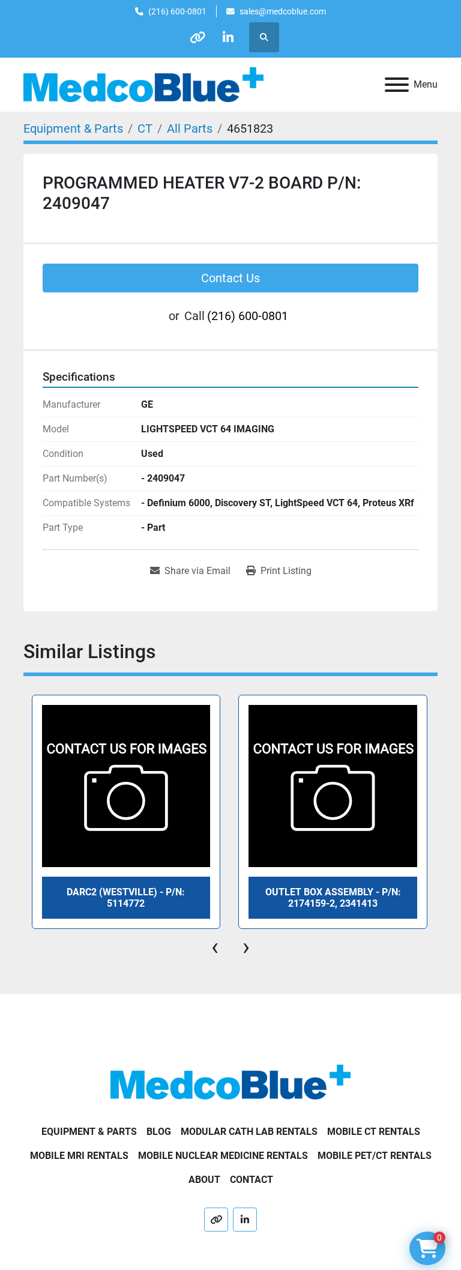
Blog (158, 1131)
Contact (251, 1179)
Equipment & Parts (89, 1131)
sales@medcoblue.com (283, 11)
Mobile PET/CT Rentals (375, 1155)
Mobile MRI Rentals (79, 1155)
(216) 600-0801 (177, 11)
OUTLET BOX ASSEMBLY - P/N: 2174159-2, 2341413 (333, 897)
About (204, 1179)
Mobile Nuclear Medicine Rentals (223, 1155)
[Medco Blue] (230, 1081)
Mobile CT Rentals (373, 1131)
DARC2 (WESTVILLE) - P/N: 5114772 (126, 897)
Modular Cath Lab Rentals (249, 1131)
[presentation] (214, 947)
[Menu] (397, 84)
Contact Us (230, 278)
